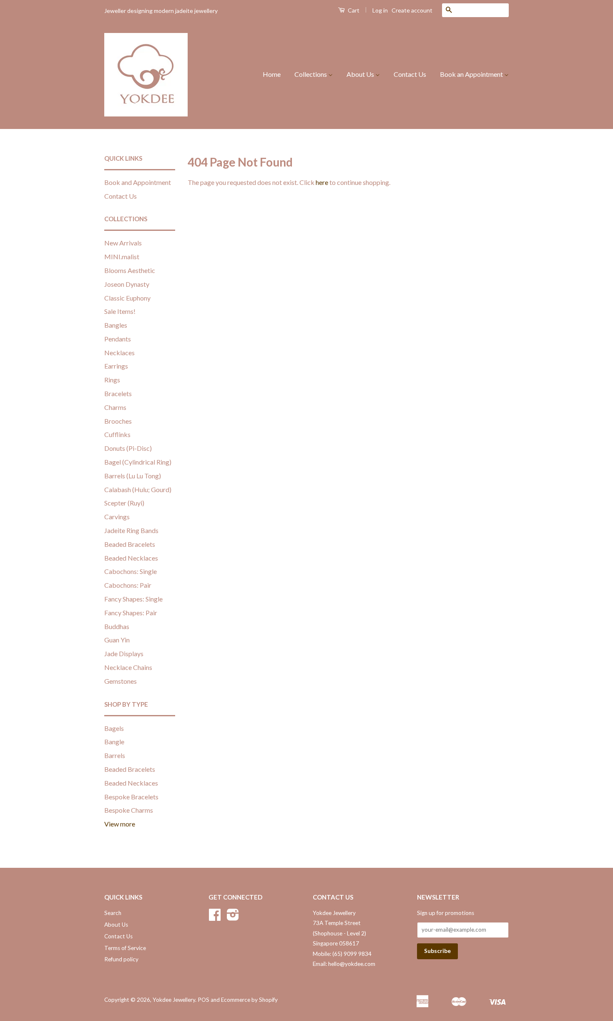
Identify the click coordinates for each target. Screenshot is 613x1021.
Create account (412, 10)
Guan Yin (117, 640)
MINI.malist (121, 256)
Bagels (114, 728)
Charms (115, 407)
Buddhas (116, 626)
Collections (311, 74)
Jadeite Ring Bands (131, 530)
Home (272, 74)
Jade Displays (123, 653)
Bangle (114, 742)
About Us (361, 74)
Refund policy (121, 959)
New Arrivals (123, 243)
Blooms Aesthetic (129, 270)
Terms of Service (125, 948)
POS (203, 999)
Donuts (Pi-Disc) (128, 448)
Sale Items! (120, 311)
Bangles (115, 325)
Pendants (117, 339)
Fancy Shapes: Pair (130, 613)
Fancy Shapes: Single (133, 599)
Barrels (114, 755)
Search (112, 913)
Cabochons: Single (130, 571)
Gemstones (120, 681)
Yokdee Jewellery (174, 999)
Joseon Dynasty (126, 284)
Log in (380, 10)
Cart (353, 10)
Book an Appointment (472, 74)
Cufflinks (117, 434)
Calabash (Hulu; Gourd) (137, 489)
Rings (112, 380)
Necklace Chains (128, 667)
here (322, 182)
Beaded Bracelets (129, 544)
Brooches (118, 421)
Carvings (117, 517)
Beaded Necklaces (131, 558)
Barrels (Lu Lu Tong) (132, 476)
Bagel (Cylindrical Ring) (137, 462)
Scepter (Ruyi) (124, 503)
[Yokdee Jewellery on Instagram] (232, 917)
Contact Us (410, 74)
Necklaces (119, 352)
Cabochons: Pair (127, 585)
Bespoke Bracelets (131, 797)
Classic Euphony (127, 298)
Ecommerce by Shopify (249, 999)
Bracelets (118, 393)
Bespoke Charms (128, 810)
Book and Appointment (137, 182)
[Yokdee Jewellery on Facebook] (215, 917)
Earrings (116, 366)
